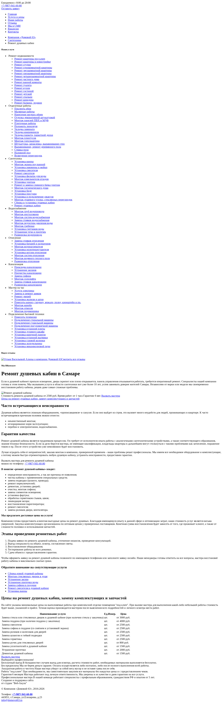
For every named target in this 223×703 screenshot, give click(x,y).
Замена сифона (22, 276)
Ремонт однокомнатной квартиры (33, 67)
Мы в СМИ (14, 25)
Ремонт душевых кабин (27, 205)
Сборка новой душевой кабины (25, 573)
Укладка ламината (24, 129)
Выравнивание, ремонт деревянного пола (37, 146)
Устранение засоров (25, 270)
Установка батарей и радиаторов (32, 243)
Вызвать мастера (110, 395)
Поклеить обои (22, 108)
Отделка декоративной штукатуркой (34, 117)
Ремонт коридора (23, 99)
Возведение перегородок (28, 155)
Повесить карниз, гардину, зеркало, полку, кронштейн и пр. (47, 302)
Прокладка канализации (27, 267)
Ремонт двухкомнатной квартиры (33, 70)
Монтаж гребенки (24, 226)
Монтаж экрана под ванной (29, 164)
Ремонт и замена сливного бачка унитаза (37, 185)
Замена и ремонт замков (27, 293)
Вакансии (13, 28)
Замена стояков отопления (29, 240)
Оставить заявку (10, 8)
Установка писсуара (25, 193)
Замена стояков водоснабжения (31, 220)
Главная (12, 14)
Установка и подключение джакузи (34, 196)
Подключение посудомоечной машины (36, 325)
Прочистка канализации (27, 273)
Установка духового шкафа (29, 331)
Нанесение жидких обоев (28, 114)
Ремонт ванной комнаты (28, 82)
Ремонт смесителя (24, 173)
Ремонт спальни (23, 97)
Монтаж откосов (23, 308)
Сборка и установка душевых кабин (34, 202)
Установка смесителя (26, 170)
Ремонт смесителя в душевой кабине (28, 588)
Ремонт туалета (23, 85)
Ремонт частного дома (26, 79)
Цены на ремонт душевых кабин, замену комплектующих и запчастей (40, 398)
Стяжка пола (21, 149)
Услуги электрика (24, 290)
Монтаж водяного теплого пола (32, 258)
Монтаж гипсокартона (27, 141)
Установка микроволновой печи (32, 346)
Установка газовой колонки (29, 340)
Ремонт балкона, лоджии (28, 102)
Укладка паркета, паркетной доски (33, 135)
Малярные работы (24, 111)
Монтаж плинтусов (25, 138)
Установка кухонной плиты (29, 328)
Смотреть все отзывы (73, 359)
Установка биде (23, 190)
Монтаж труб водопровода (29, 211)
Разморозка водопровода (28, 234)
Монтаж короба (23, 305)
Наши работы (15, 20)
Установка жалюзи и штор (29, 299)
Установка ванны (24, 161)
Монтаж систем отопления (29, 255)
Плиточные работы (25, 123)
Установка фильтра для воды (30, 176)
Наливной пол (22, 152)
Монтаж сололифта (25, 278)
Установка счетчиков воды (29, 229)
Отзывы (12, 23)
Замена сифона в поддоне (22, 585)
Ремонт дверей (22, 296)
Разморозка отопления (26, 261)
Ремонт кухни (22, 88)
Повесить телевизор (25, 317)
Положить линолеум (25, 126)
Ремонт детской (23, 94)
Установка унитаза (24, 182)
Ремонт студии (22, 64)
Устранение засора (18, 579)
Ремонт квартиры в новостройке (32, 61)
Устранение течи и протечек (30, 232)
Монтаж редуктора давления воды (33, 223)
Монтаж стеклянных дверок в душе (28, 576)
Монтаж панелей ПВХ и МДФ (31, 120)
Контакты (13, 31)
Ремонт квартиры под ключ (29, 58)
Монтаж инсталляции (26, 214)
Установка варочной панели (30, 334)
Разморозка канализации (28, 284)
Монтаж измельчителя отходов (31, 179)
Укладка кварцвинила (26, 132)
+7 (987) (11, 5)
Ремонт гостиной (24, 91)
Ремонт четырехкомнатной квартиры (35, 76)
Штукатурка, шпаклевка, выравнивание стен (39, 143)
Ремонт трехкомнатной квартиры (33, 73)
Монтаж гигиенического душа (31, 188)
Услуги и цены (16, 17)
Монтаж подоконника (26, 311)
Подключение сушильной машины (33, 323)
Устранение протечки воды (23, 582)
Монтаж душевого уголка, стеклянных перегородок (43, 199)
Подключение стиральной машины (34, 320)
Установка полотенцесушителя (31, 249)
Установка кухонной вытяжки (31, 337)
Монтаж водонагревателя (28, 246)
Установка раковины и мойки (30, 167)
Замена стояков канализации (30, 281)
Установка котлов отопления (30, 252)
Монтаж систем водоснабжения (32, 217)
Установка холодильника (28, 343)
